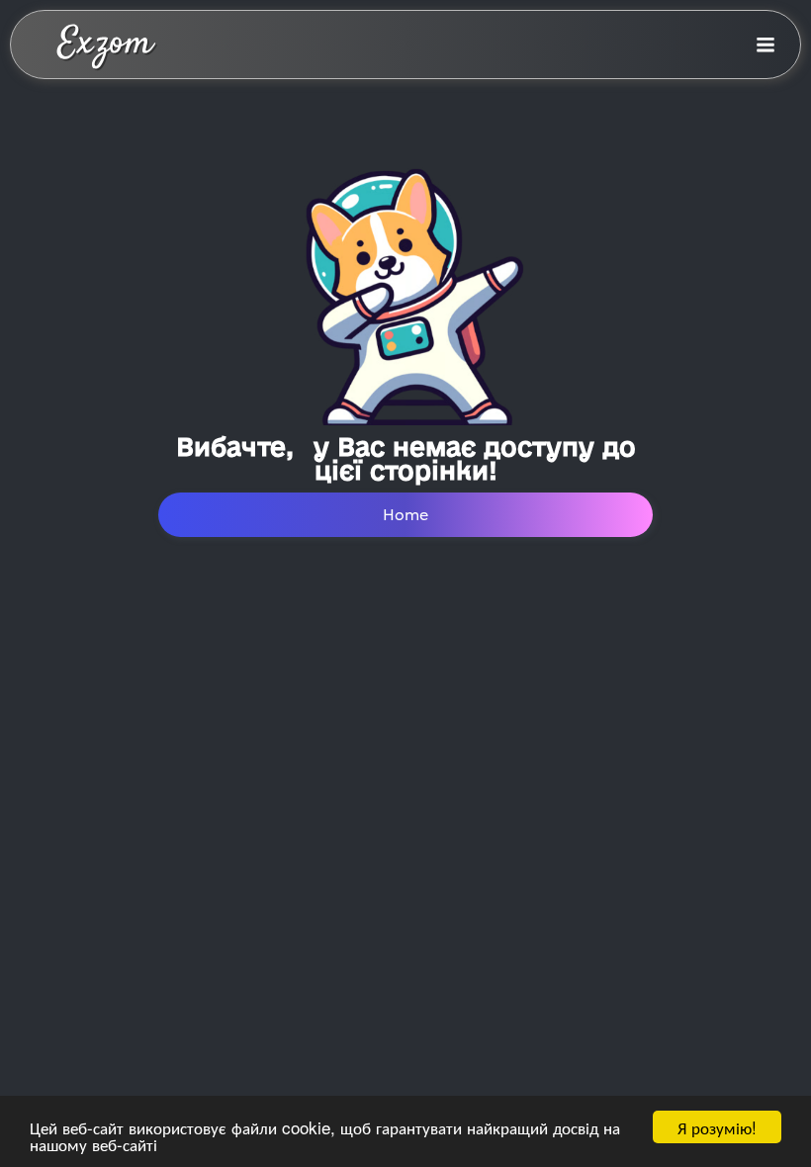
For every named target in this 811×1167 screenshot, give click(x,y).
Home (405, 514)
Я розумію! (717, 1127)
